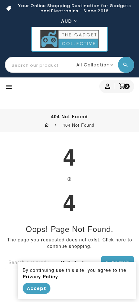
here (120, 239)
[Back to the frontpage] (47, 125)
